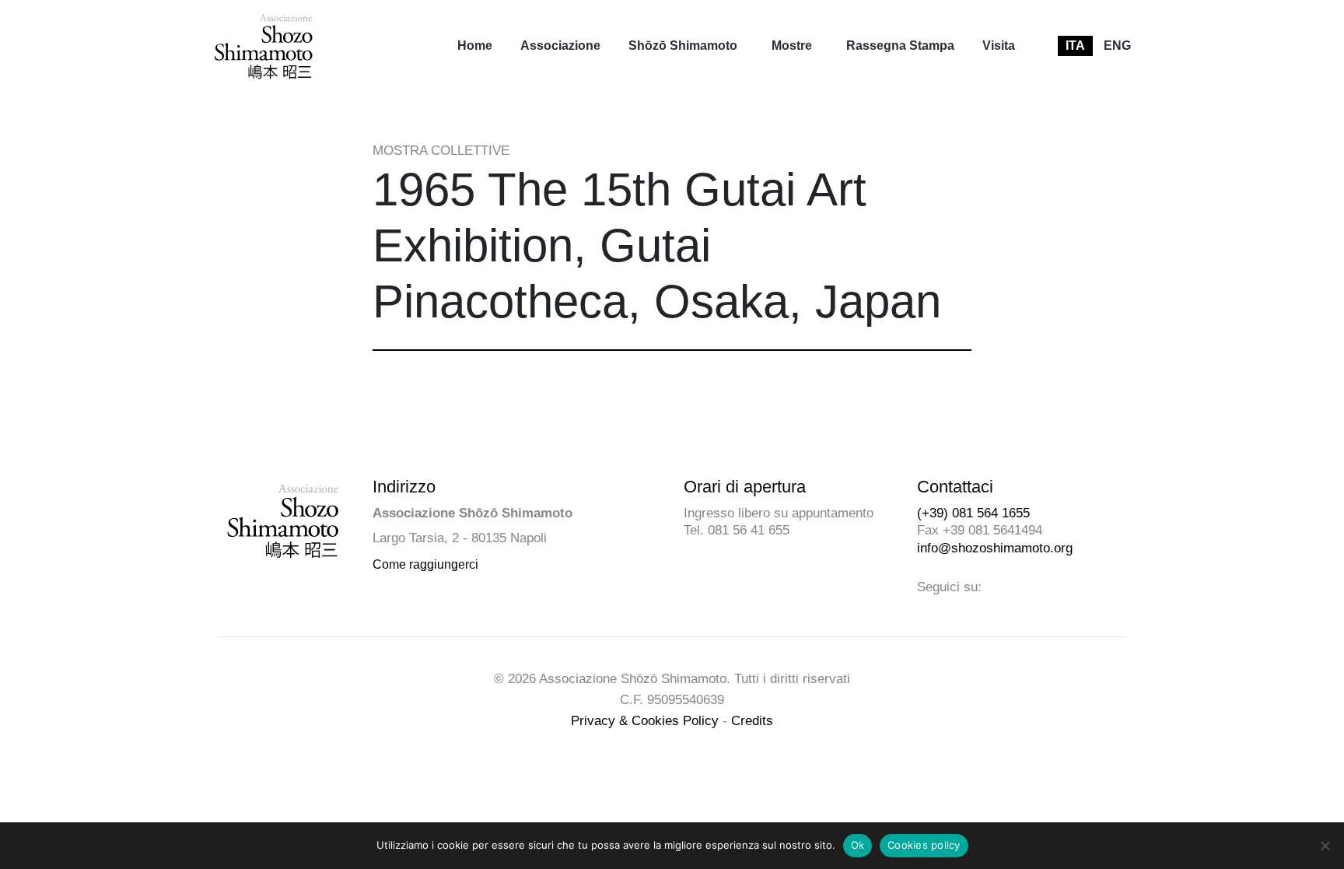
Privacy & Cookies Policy (645, 720)
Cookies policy (924, 845)
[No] (1324, 845)
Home (474, 45)
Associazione (560, 45)
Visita (998, 45)
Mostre (792, 45)
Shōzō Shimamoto (682, 45)
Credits (752, 720)
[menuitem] (475, 46)
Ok (858, 845)
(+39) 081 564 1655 (973, 513)
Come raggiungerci (425, 564)
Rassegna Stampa (900, 45)
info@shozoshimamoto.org (995, 548)
